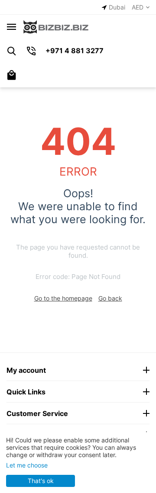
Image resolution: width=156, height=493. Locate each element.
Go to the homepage (63, 298)
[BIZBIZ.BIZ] (55, 26)
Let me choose (27, 465)
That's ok (41, 480)
